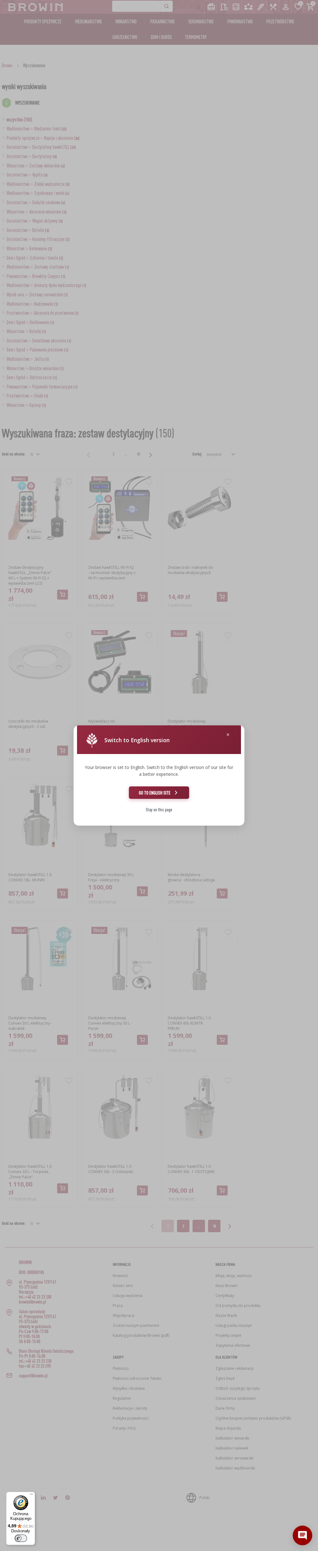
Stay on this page (159, 809)
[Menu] (31, 1495)
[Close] (228, 734)
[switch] (21, 1538)
